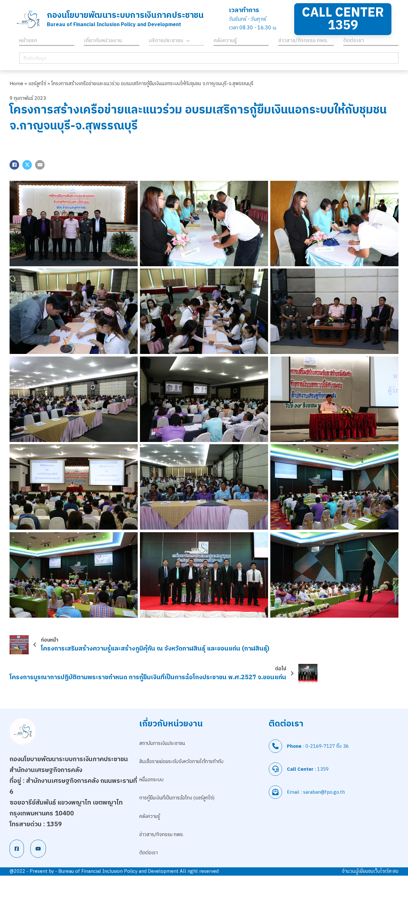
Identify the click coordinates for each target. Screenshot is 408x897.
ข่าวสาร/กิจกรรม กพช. (303, 41)
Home (16, 84)
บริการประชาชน (166, 41)
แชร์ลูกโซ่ (37, 84)
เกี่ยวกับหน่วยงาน (103, 41)
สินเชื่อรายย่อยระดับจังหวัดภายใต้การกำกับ (181, 762)
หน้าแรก (28, 41)
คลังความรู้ (225, 41)
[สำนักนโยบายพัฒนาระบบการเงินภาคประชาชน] (28, 19)
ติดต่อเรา (353, 41)
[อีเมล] (40, 165)
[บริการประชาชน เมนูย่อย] (188, 41)
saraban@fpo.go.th (324, 792)
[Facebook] (14, 165)
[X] (27, 165)
